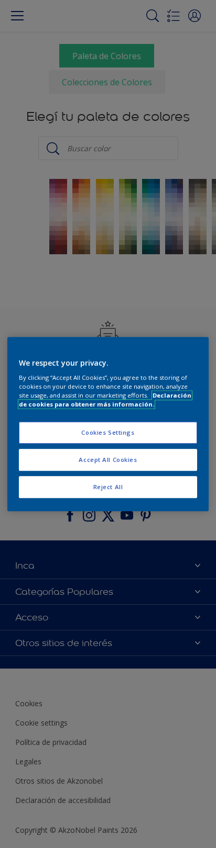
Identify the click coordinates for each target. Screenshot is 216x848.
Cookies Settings (107, 433)
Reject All (108, 487)
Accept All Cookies (108, 459)
